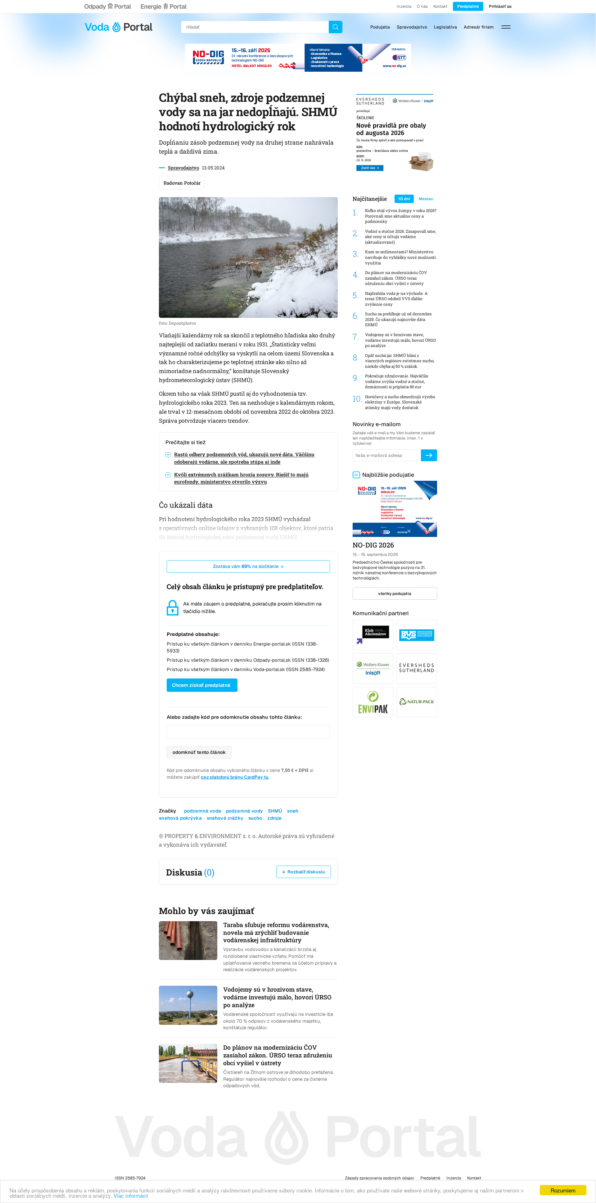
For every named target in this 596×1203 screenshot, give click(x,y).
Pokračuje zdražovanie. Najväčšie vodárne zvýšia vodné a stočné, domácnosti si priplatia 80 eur (396, 381)
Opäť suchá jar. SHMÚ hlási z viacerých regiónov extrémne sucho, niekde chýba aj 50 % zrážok (400, 361)
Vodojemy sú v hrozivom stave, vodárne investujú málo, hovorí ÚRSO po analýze (400, 340)
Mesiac (426, 198)
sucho (255, 818)
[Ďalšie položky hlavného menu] (506, 27)
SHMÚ (275, 811)
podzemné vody (244, 811)
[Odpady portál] (107, 6)
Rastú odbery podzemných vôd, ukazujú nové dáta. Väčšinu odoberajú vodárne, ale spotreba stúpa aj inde (244, 458)
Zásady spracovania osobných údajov (379, 1178)
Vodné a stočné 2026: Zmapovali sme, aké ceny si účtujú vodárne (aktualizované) (400, 237)
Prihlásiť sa (500, 6)
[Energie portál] (163, 6)
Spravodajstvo (412, 27)
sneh (292, 811)
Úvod (118, 27)
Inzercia (404, 6)
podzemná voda (202, 811)
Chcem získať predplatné (201, 685)
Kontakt (440, 6)
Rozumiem (563, 1190)
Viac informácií (131, 1195)
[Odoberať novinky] (429, 455)
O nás (422, 6)
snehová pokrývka (180, 818)
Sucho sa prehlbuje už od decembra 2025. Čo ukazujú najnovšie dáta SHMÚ (398, 319)
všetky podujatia (394, 593)
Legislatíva (445, 27)
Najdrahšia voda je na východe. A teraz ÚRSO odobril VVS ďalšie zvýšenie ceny (396, 299)
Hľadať (335, 27)
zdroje (274, 818)
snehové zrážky (225, 818)
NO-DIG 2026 (373, 544)
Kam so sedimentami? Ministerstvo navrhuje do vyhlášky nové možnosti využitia (400, 257)
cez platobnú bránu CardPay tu (235, 777)
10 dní (404, 198)
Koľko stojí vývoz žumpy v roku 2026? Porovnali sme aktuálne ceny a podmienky (400, 216)
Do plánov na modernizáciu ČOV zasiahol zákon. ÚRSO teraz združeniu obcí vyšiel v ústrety (396, 278)
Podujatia (380, 27)
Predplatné (468, 6)
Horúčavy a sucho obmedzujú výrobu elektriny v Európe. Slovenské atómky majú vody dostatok (400, 402)
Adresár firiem (479, 27)
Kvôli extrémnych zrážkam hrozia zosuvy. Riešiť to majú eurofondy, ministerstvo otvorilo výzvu (241, 478)
